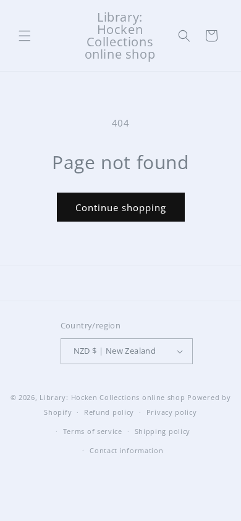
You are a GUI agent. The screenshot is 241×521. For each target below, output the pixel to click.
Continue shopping (120, 207)
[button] (24, 35)
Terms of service (92, 431)
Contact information (126, 450)
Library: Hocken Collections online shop (112, 397)
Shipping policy (163, 431)
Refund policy (109, 412)
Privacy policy (171, 412)
